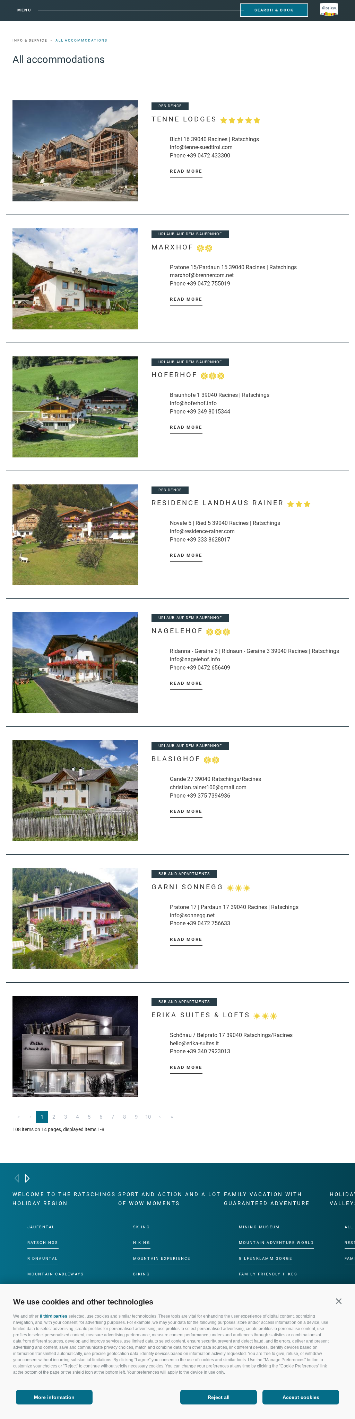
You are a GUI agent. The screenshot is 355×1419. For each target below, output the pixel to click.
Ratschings (43, 1242)
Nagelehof (178, 631)
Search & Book (274, 10)
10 (148, 1117)
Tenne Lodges (185, 119)
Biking (141, 1274)
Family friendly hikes (268, 1274)
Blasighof (177, 759)
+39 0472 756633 (208, 923)
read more (186, 171)
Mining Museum (259, 1227)
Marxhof (174, 247)
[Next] (27, 1178)
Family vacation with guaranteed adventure (267, 1199)
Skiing (141, 1227)
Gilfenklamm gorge (265, 1258)
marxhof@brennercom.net (202, 275)
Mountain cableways (55, 1274)
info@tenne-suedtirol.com (201, 147)
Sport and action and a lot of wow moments (169, 1199)
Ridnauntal (42, 1258)
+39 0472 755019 (208, 283)
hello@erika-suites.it (194, 1043)
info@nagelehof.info (195, 659)
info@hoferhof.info (193, 403)
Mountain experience (162, 1258)
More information (54, 1397)
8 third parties (53, 1316)
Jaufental (41, 1227)
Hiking (141, 1242)
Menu (24, 10)
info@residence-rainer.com (202, 531)
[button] (338, 1301)
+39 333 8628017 (208, 539)
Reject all (219, 1397)
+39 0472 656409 (208, 667)
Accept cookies (301, 1397)
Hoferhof (176, 375)
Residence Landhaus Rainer (219, 503)
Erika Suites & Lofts (202, 1015)
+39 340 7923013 (208, 1051)
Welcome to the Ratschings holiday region (64, 1199)
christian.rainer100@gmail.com (208, 787)
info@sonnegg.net (192, 915)
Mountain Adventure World (276, 1242)
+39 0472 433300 (208, 155)
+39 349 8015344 (208, 411)
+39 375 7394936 (208, 795)
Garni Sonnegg (189, 887)
